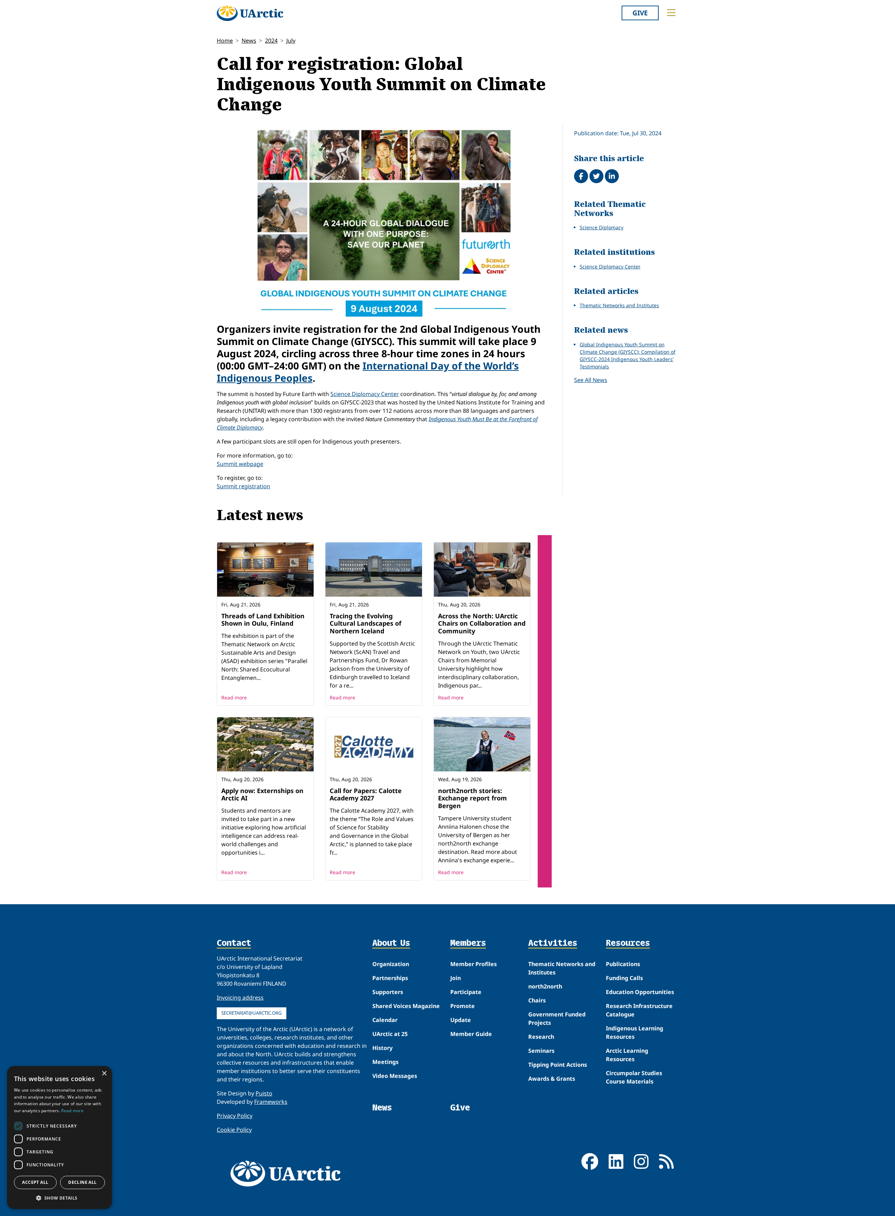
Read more (234, 697)
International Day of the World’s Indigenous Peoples (368, 371)
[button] (59, 1198)
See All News (590, 380)
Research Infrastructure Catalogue (639, 1010)
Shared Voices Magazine (406, 1006)
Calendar (385, 1020)
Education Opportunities (640, 992)
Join (455, 978)
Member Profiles (473, 964)
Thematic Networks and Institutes (619, 305)
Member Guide (471, 1034)
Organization (390, 964)
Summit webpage (240, 464)
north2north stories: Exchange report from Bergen (472, 798)
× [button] (104, 1073)
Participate (465, 992)
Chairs (537, 1000)
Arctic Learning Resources (627, 1055)
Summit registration (243, 486)
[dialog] (59, 1137)
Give (640, 12)
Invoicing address (240, 997)
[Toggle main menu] (671, 13)
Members (468, 943)
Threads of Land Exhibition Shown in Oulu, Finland (263, 620)
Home (225, 40)
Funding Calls (624, 978)
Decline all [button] (82, 1182)
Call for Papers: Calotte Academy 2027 (366, 794)
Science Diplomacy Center (364, 394)
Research (541, 1037)
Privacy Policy (234, 1116)
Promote (462, 1006)
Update (460, 1020)
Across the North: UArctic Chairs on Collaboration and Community (481, 623)
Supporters (387, 992)
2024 (271, 40)
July (290, 40)
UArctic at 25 (390, 1034)
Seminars (541, 1051)
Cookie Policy (234, 1130)
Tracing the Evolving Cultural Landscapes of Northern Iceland (365, 623)
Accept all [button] (35, 1182)
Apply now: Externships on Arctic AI (262, 794)
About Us (391, 943)
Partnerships (390, 978)
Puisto (264, 1093)
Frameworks (270, 1102)
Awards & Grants (551, 1078)
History (382, 1048)
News (249, 40)
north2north (545, 986)
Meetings (385, 1062)
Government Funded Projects (557, 1018)
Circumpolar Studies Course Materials (634, 1077)
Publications (623, 964)
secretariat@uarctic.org (251, 1013)
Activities (552, 943)
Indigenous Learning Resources (634, 1032)
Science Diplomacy (601, 227)
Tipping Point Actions (557, 1065)
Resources (628, 943)
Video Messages (394, 1076)
